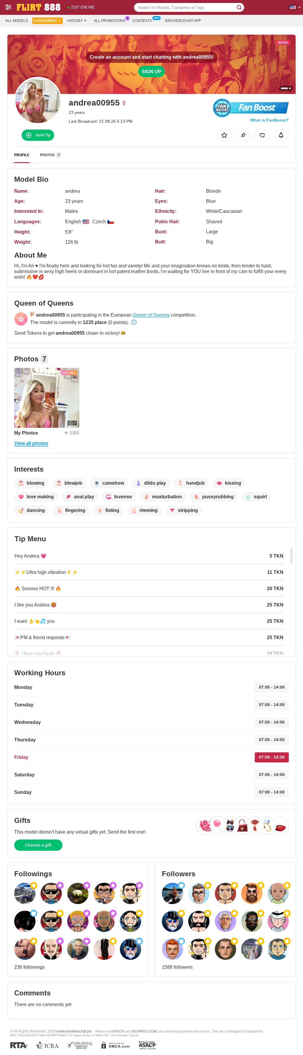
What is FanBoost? (269, 120)
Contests (142, 21)
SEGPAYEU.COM (144, 1031)
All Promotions (109, 21)
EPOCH (118, 1031)
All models (16, 21)
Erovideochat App (183, 21)
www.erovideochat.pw (74, 1031)
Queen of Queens (151, 314)
